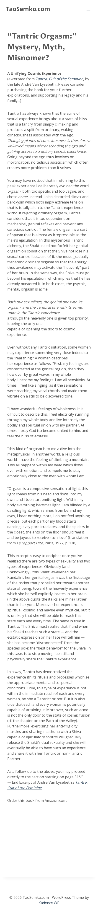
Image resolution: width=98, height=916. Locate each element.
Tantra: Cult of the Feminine (59, 78)
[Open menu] (88, 8)
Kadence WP (49, 902)
